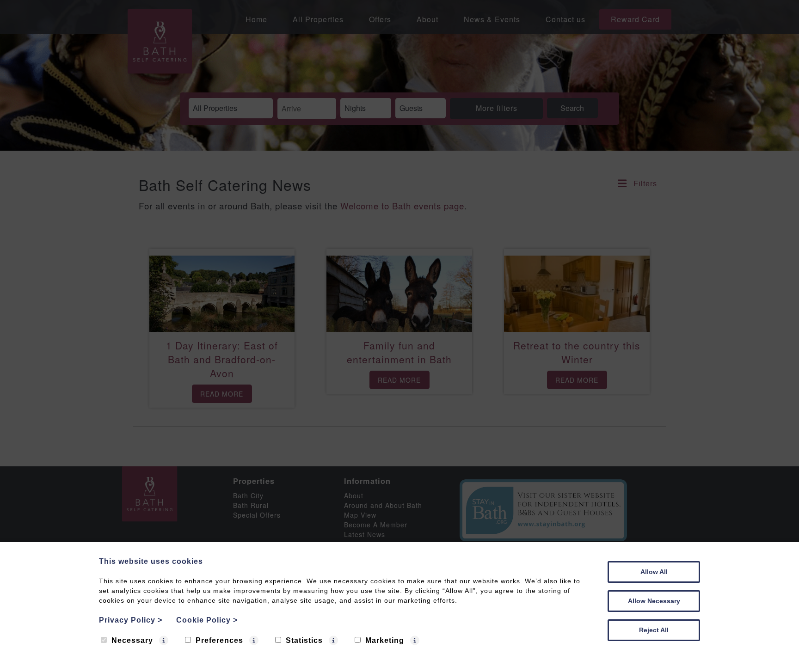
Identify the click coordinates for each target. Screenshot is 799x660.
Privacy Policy (130, 620)
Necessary (132, 640)
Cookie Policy (207, 620)
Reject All (654, 630)
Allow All (654, 571)
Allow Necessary (654, 601)
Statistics (304, 640)
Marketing (384, 640)
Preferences (219, 640)
